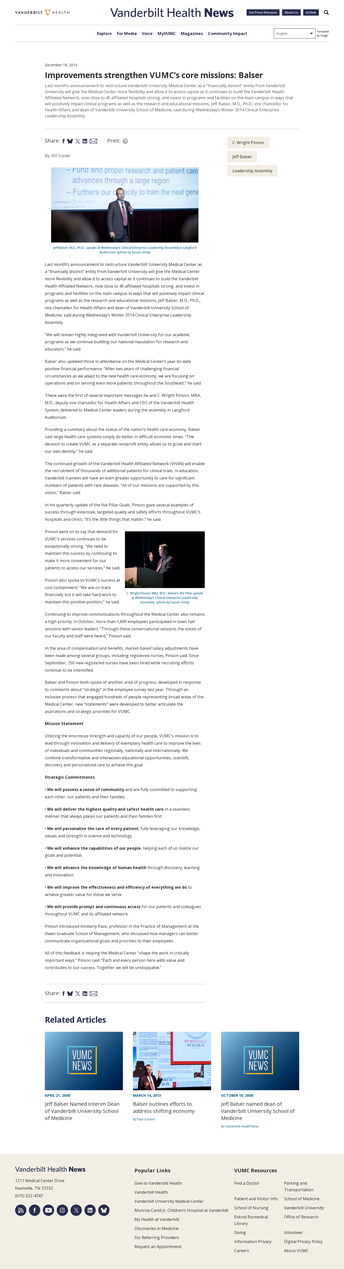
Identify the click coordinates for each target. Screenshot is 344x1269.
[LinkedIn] (90, 1210)
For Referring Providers (156, 1237)
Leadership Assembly (252, 171)
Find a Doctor (246, 1183)
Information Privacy (252, 1241)
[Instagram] (62, 1210)
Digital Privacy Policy (303, 1241)
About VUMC (296, 1250)
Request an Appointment (158, 1246)
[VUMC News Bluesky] (104, 1210)
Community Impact (227, 33)
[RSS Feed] (20, 1210)
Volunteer (293, 1232)
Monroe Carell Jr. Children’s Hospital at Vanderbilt (181, 1210)
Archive (311, 12)
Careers (241, 1250)
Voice (147, 33)
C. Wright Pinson (248, 142)
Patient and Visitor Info (256, 1199)
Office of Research (301, 1217)
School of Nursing (251, 1208)
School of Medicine (302, 1199)
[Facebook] (34, 1210)
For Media (127, 33)
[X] (76, 1210)
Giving (240, 1232)
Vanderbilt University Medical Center (168, 1201)
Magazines (192, 33)
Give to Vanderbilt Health (158, 1183)
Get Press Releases (263, 12)
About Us (291, 12)
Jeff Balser (242, 156)
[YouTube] (48, 1210)
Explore (104, 33)
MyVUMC (167, 33)
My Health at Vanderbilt (156, 1219)
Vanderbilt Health (151, 1192)
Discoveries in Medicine (156, 1228)
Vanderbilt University (304, 1208)
